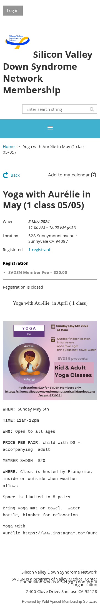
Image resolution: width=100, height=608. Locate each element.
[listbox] (72, 174)
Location (10, 235)
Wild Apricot (51, 601)
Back (15, 175)
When (8, 221)
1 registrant (39, 249)
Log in (13, 10)
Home (8, 146)
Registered (13, 249)
